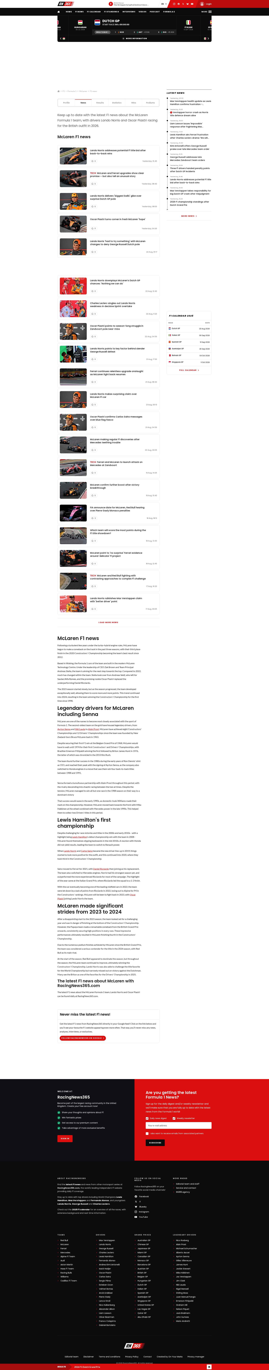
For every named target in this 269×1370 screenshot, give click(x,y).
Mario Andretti (183, 1321)
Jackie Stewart (183, 1269)
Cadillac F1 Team (69, 1281)
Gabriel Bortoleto (107, 1325)
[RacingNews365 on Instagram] (174, 4)
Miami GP (142, 1252)
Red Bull (64, 1240)
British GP (142, 1273)
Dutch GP (142, 1285)
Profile (66, 102)
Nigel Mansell (182, 1289)
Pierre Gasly (104, 1297)
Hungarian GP (144, 1281)
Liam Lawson (105, 1313)
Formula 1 (72, 91)
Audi (63, 1260)
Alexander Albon (107, 1309)
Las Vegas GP (144, 1309)
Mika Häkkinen (183, 1273)
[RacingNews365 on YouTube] (192, 4)
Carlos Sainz (87, 851)
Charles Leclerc (101, 1204)
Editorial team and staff (187, 1184)
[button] (80, 25)
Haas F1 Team (67, 1269)
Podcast (155, 12)
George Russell (80, 1204)
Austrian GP (143, 1269)
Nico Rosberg (182, 1240)
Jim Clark (180, 1281)
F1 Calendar (94, 12)
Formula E (169, 12)
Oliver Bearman (106, 1317)
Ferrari (64, 1248)
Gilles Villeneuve (184, 1260)
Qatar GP (142, 1313)
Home (69, 12)
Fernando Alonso (100, 1200)
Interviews (128, 12)
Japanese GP (144, 1248)
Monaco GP (143, 1260)
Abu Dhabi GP (144, 1317)
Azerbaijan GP (144, 1297)
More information (136, 38)
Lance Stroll (104, 1301)
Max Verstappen (77, 1200)
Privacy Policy (131, 1356)
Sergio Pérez (105, 1281)
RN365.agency (183, 1192)
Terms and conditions (109, 1356)
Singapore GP (144, 1301)
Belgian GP (143, 1277)
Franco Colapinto (107, 1321)
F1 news (79, 12)
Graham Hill (181, 1305)
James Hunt (182, 1264)
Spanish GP (143, 1293)
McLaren (83, 91)
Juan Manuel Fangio (186, 1297)
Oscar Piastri (105, 1273)
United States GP (146, 1305)
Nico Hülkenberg (107, 1305)
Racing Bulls (66, 1273)
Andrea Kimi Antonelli (109, 1264)
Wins (133, 102)
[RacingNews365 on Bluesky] (187, 4)
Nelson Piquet (182, 1309)
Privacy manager (196, 1356)
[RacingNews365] (65, 4)
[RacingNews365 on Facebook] (178, 4)
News (83, 102)
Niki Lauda (80, 729)
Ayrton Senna (63, 729)
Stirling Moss (182, 1293)
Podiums (150, 102)
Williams (65, 1277)
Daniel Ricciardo (101, 868)
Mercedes (65, 1252)
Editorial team (71, 1356)
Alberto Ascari (183, 1252)
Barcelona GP (144, 1264)
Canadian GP (144, 1256)
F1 (63, 91)
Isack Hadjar (105, 1269)
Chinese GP (143, 1244)
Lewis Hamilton (79, 837)
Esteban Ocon (106, 1285)
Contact (147, 1356)
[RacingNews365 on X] (183, 4)
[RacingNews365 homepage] (58, 12)
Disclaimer (89, 1356)
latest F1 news (73, 1184)
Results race (101, 32)
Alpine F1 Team (68, 1256)
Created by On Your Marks (170, 1356)
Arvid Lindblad (105, 1293)
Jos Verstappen (183, 1277)
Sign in (65, 1138)
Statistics (116, 102)
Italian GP (142, 1289)
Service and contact (186, 1188)
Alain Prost (93, 729)
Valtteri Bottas (106, 1289)
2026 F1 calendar (81, 1209)
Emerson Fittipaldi (184, 1301)
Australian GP (144, 1240)
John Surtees (182, 1317)
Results (100, 102)
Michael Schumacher (186, 1248)
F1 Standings (111, 12)
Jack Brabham (183, 1313)
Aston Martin (67, 1264)
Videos (142, 12)
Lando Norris (70, 851)
